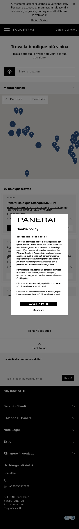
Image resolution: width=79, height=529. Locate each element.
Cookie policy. (23, 278)
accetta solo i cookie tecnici (32, 236)
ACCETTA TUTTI (38, 303)
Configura (38, 310)
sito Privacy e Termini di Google (39, 251)
